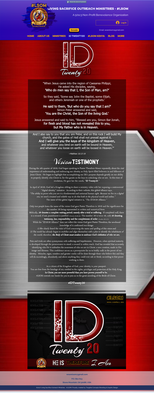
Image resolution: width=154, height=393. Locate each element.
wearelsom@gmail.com (114, 30)
